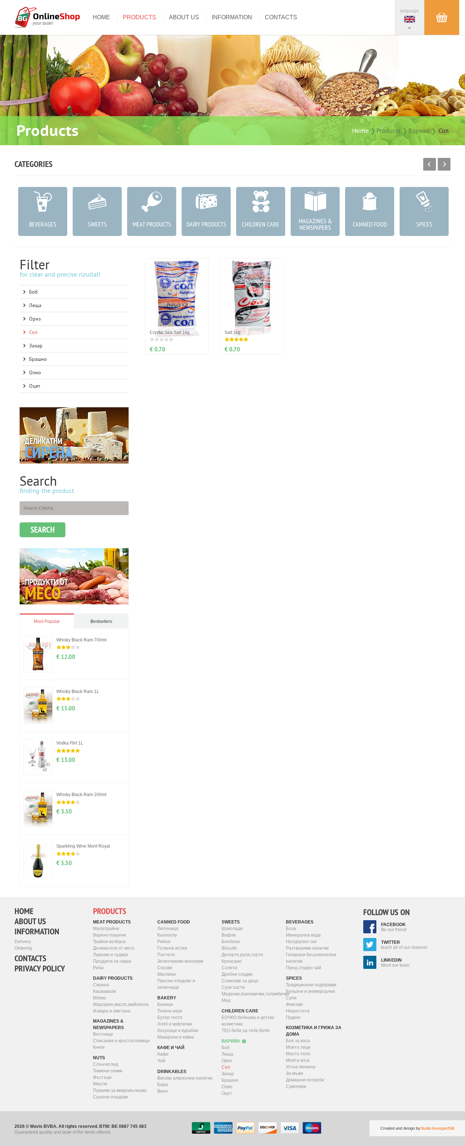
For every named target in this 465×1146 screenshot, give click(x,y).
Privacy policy (40, 968)
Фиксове (294, 1004)
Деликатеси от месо (113, 948)
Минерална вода (303, 935)
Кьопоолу (167, 935)
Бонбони (231, 941)
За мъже (294, 1073)
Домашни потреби (305, 1079)
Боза (291, 928)
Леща (35, 305)
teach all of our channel (404, 945)
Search (42, 529)
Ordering (23, 948)
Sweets (231, 922)
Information (232, 17)
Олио (35, 372)
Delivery (23, 941)
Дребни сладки (237, 974)
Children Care (240, 1011)
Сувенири (296, 1086)
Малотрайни (106, 928)
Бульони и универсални (310, 991)
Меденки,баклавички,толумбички (251, 993)
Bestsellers (101, 621)
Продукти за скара (112, 961)
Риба (98, 967)
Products (139, 17)
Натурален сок (301, 941)
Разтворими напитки (307, 948)
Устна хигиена (300, 1066)
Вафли (229, 935)
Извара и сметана (111, 1011)
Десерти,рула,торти (242, 954)
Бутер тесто (169, 1017)
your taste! (43, 23)
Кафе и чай (171, 1047)
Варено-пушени (109, 935)
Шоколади (232, 928)
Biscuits (229, 948)
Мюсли (100, 1083)
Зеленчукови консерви (180, 961)
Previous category (429, 164)
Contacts (281, 17)
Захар (36, 345)
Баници (165, 1004)
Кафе (163, 1054)
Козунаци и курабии (177, 1030)
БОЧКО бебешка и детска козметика (248, 1021)
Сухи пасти (233, 987)
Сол (443, 130)
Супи (291, 997)
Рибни (163, 941)
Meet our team (395, 963)
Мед (226, 1000)
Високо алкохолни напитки (185, 1078)
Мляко (99, 997)
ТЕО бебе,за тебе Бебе (246, 1030)
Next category (444, 164)
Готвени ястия (172, 948)
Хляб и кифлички (174, 1024)
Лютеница (167, 928)
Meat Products (112, 922)
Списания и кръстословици (121, 1040)
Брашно (38, 359)
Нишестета (298, 1011)
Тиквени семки (107, 1070)
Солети (229, 967)
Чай (161, 1060)
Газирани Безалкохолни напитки (311, 958)
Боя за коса (298, 1040)
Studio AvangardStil (437, 1128)
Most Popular (47, 621)
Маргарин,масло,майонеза (121, 1004)
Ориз (35, 318)
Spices (294, 978)
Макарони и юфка (175, 1037)
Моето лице (298, 1047)
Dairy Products (113, 978)
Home (101, 17)
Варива (418, 130)
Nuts (99, 1057)
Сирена (101, 984)
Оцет (34, 386)
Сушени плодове (110, 1097)
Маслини (166, 974)
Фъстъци (102, 1077)
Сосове (165, 967)
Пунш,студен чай (303, 967)
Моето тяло (298, 1053)
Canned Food (173, 922)
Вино (162, 1091)
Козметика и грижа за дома (313, 1031)
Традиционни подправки (311, 984)
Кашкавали (104, 991)
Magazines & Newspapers (108, 1024)
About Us (184, 17)
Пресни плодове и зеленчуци (176, 984)
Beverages (300, 922)
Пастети (166, 954)
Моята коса (298, 1060)
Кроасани (232, 961)
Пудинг (293, 1017)
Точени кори (169, 1011)
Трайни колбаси (109, 941)
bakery (166, 997)
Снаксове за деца (240, 980)
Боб (33, 292)
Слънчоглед (105, 1064)
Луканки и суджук (110, 954)
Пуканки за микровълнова (119, 1090)
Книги (99, 1047)
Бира (162, 1084)
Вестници (103, 1034)
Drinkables (171, 1071)
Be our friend (394, 927)
